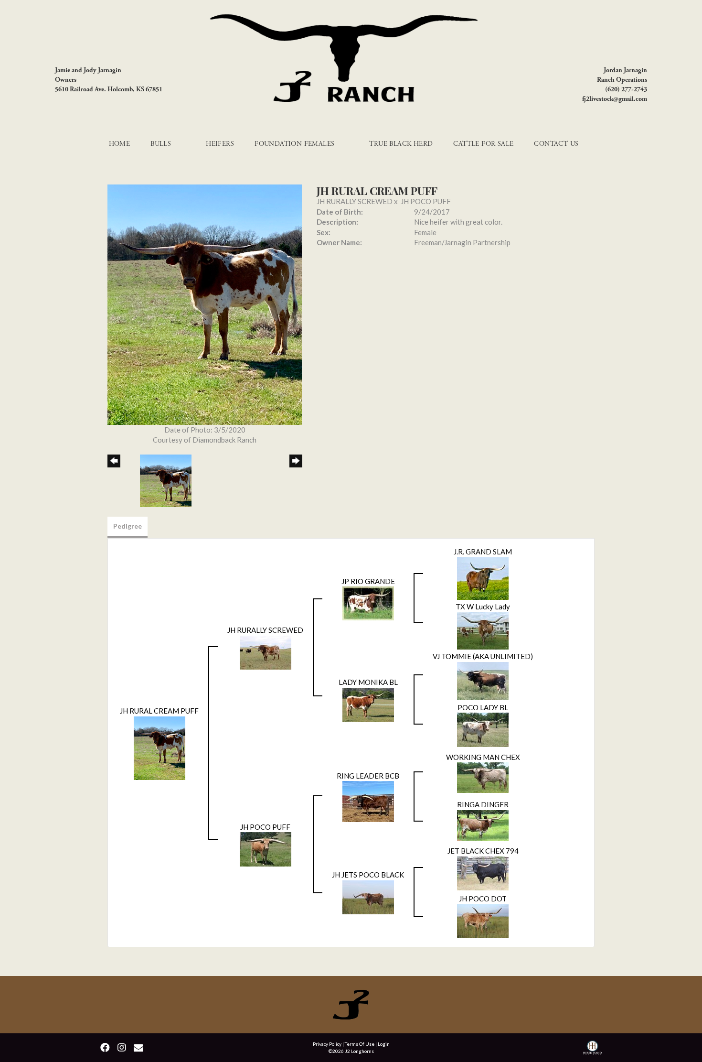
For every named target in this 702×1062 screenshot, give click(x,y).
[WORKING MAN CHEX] (483, 776)
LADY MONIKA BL (368, 682)
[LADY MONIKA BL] (368, 703)
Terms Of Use (359, 1044)
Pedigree (127, 526)
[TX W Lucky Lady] (483, 629)
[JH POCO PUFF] (265, 848)
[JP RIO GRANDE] (368, 602)
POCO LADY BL (482, 707)
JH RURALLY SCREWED (355, 201)
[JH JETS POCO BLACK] (368, 896)
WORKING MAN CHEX (483, 757)
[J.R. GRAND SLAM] (483, 577)
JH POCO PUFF (426, 201)
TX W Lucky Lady (483, 606)
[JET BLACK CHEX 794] (483, 872)
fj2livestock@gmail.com (614, 99)
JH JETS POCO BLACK (368, 874)
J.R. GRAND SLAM (483, 551)
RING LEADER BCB (368, 775)
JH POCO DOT (483, 898)
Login (384, 1044)
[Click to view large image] (204, 303)
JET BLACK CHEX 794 (483, 850)
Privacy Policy (327, 1044)
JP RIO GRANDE (368, 581)
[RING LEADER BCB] (368, 800)
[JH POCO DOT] (483, 920)
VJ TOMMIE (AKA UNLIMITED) (483, 656)
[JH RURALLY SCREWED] (265, 651)
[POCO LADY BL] (483, 729)
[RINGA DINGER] (483, 824)
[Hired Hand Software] (592, 1048)
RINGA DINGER (483, 804)
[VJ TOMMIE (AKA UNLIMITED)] (483, 679)
